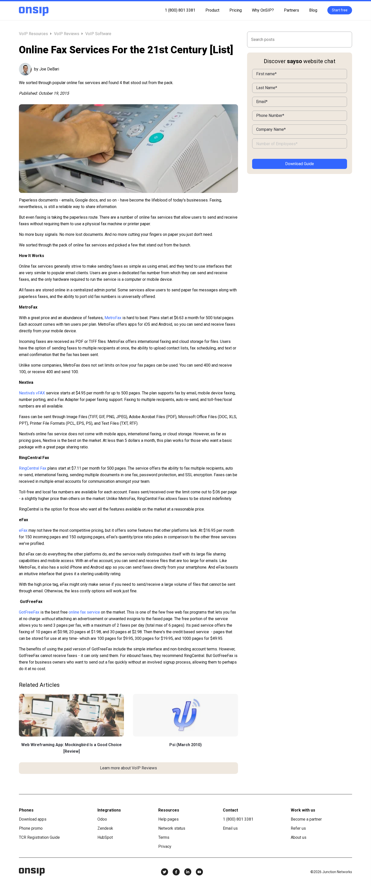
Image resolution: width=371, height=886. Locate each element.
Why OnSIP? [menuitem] (263, 10)
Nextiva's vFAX (32, 393)
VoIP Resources (34, 33)
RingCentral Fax (32, 468)
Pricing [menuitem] (235, 10)
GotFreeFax (29, 612)
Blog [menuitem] (313, 10)
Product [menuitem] (212, 10)
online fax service (84, 612)
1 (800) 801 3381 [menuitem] (180, 10)
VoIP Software (98, 33)
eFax (23, 530)
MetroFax (112, 317)
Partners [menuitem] (291, 10)
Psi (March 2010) (185, 744)
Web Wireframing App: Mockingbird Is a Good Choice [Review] (71, 748)
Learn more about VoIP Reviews (128, 768)
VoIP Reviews (66, 33)
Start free (340, 10)
